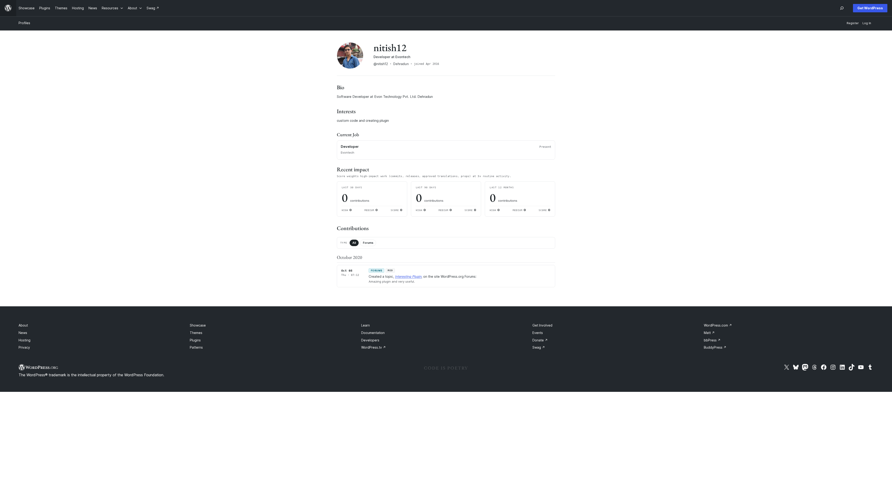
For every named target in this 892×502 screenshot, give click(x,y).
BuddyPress (715, 347)
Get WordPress (870, 8)
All (354, 242)
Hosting (24, 340)
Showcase (198, 325)
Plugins (195, 340)
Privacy (24, 347)
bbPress (712, 340)
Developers (370, 340)
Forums (368, 242)
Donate (540, 340)
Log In (866, 23)
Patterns (196, 347)
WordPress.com (718, 325)
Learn (365, 325)
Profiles (24, 23)
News (23, 333)
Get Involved (542, 325)
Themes (196, 333)
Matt (709, 333)
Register (853, 23)
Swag (538, 347)
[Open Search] (841, 8)
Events (537, 333)
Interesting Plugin (408, 276)
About (23, 325)
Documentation (373, 333)
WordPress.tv (373, 347)
